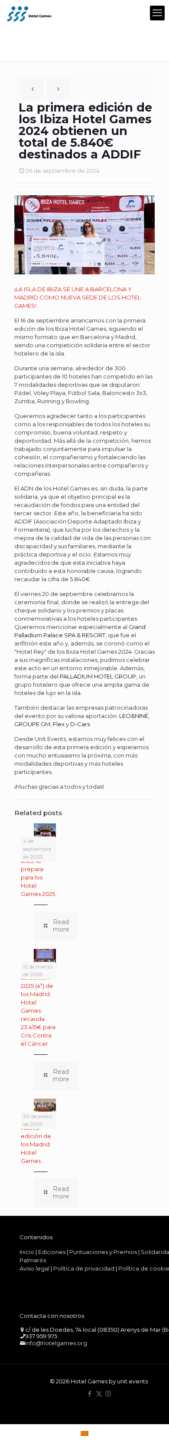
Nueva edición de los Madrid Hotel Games (36, 1144)
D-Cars (80, 724)
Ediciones (51, 1251)
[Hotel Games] (29, 13)
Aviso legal (34, 1268)
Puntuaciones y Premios (103, 1251)
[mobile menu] (157, 13)
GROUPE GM (32, 724)
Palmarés (33, 1260)
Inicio (27, 1251)
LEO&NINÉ (133, 715)
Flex (59, 724)
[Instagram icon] (108, 1393)
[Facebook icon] (90, 1393)
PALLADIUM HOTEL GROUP (98, 676)
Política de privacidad (83, 1268)
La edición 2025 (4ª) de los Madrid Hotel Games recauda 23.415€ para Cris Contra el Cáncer (38, 1010)
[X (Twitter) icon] (99, 1393)
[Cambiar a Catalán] (84, 1433)
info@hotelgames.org (56, 1343)
